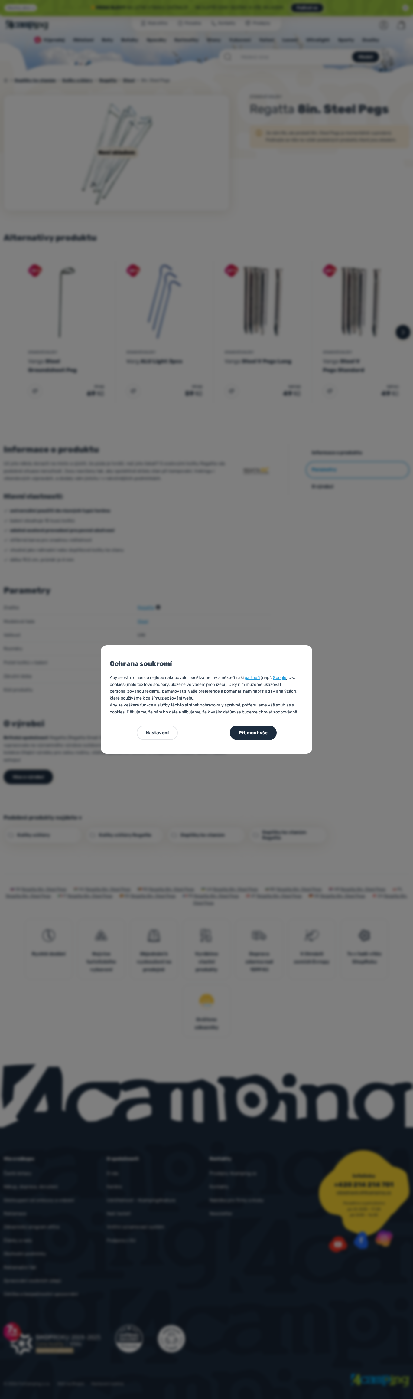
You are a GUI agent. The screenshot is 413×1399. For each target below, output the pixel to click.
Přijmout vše (253, 733)
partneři (252, 677)
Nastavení (157, 733)
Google (279, 677)
